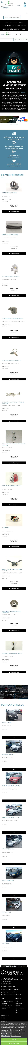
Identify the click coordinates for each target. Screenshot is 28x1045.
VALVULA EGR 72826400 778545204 (10, 276)
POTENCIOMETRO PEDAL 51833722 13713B (12, 653)
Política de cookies (7, 1005)
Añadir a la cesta (15, 211)
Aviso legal (4, 1003)
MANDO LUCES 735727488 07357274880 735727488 (12, 570)
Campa (18, 1005)
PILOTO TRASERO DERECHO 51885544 (11, 485)
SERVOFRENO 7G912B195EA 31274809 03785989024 (11, 612)
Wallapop (23, 92)
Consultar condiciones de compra (14, 148)
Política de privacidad (7, 1001)
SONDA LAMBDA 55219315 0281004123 (11, 360)
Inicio (17, 1001)
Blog (17, 1012)
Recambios (19, 1003)
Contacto (18, 1010)
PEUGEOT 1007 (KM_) (7, 722)
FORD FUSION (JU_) (6, 912)
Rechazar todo (14, 1043)
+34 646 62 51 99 (17, 989)
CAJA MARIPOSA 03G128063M (9, 192)
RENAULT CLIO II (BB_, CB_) (8, 754)
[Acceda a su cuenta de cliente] (24, 3)
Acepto (14, 1039)
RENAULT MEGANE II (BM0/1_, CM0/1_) (11, 785)
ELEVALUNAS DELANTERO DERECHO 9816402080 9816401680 (13, 444)
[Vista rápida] (26, 181)
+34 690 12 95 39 (11, 986)
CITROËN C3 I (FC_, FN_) (7, 943)
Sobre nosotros (20, 1007)
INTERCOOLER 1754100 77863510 (10, 234)
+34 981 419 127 (3, 7)
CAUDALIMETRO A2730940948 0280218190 (12, 318)
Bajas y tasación (20, 1009)
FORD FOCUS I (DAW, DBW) (8, 849)
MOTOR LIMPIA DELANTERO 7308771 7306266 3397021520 (13, 402)
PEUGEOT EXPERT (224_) (8, 880)
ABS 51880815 (5, 527)
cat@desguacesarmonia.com (10, 992)
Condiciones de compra (6, 1007)
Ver (14, 737)
